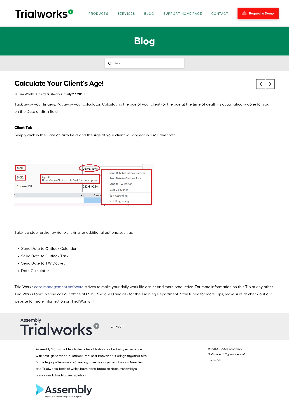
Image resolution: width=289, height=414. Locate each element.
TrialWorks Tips (30, 94)
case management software (59, 287)
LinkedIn (117, 326)
